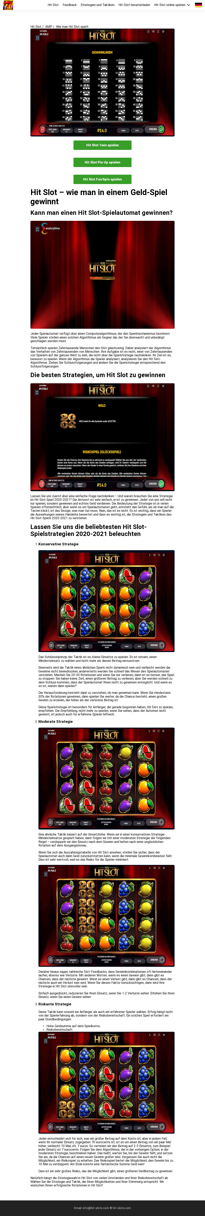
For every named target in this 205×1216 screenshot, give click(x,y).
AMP (48, 27)
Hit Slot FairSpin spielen (102, 179)
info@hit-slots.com (96, 1208)
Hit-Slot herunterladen (134, 5)
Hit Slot (53, 5)
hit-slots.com (122, 1208)
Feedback (70, 5)
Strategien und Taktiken (98, 5)
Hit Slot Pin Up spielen (102, 162)
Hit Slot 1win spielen (102, 145)
